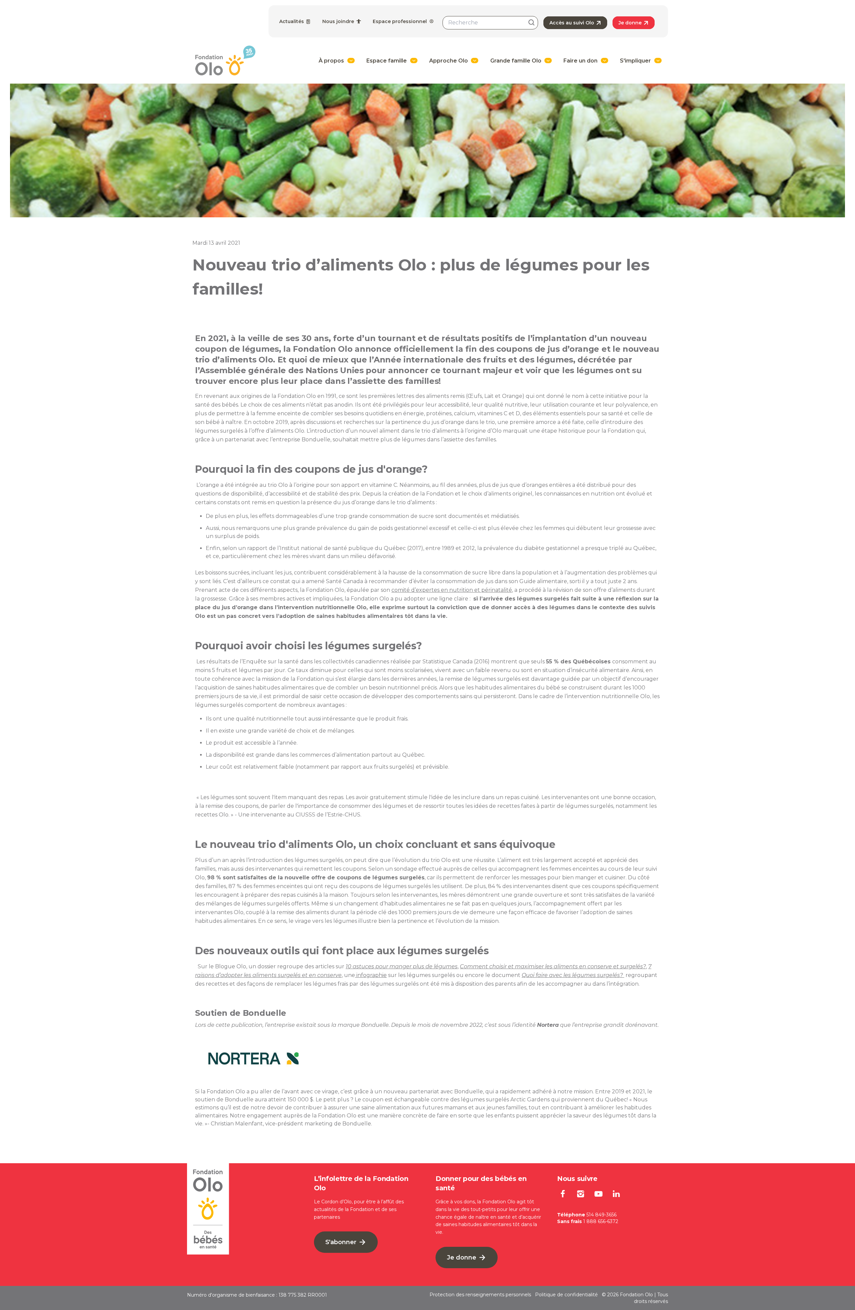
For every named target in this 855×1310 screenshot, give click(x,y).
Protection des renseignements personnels (480, 1295)
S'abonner (341, 1242)
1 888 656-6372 (600, 1221)
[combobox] (490, 22)
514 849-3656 (601, 1215)
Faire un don (580, 61)
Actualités (292, 21)
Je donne (631, 23)
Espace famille (386, 61)
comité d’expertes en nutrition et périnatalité (451, 590)
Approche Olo (448, 61)
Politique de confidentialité (566, 1295)
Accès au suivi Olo (572, 23)
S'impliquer (635, 61)
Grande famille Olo (515, 61)
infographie (371, 975)
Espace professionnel (400, 21)
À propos (331, 61)
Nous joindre (338, 21)
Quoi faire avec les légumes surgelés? (573, 975)
